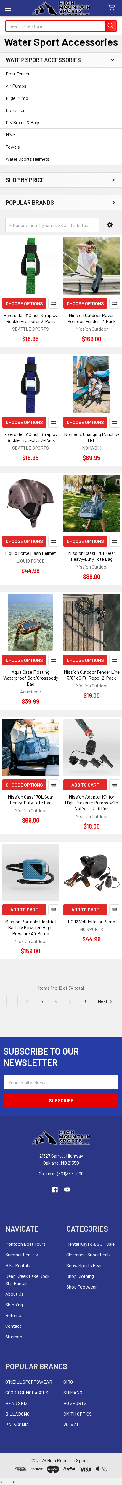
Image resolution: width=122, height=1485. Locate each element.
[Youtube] (67, 1189)
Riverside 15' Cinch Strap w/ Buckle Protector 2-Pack (31, 437)
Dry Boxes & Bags (23, 122)
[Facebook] (54, 1189)
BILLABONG (17, 1414)
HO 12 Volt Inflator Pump (91, 921)
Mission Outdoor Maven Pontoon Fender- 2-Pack (91, 318)
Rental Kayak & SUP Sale (90, 1244)
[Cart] (113, 8)
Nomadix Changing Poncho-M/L (91, 437)
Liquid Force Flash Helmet (30, 553)
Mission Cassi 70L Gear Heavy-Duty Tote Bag (30, 799)
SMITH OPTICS (77, 1414)
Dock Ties (15, 110)
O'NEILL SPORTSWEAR (28, 1382)
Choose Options (24, 303)
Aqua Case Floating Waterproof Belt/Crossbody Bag (30, 677)
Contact (13, 1326)
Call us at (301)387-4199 (61, 1173)
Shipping (14, 1304)
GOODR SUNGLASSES (26, 1392)
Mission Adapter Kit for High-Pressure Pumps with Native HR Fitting (91, 802)
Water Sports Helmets (27, 159)
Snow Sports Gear (84, 1265)
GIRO (68, 1382)
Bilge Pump (17, 98)
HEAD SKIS (16, 1403)
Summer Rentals (21, 1254)
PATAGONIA (17, 1424)
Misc (10, 134)
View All (71, 1424)
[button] (109, 225)
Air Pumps (16, 86)
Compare (53, 303)
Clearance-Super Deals (88, 1254)
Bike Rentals (17, 1265)
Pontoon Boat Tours (25, 1244)
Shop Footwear (81, 1286)
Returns (13, 1315)
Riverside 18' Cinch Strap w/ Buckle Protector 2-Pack (31, 318)
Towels (13, 146)
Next (103, 1001)
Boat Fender (18, 73)
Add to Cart (85, 785)
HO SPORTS (74, 1403)
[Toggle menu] (8, 8)
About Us (14, 1294)
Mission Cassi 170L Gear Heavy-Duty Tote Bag (91, 556)
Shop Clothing (80, 1276)
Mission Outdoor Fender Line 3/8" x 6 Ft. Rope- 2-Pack (92, 675)
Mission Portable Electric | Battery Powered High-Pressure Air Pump (30, 927)
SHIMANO (72, 1392)
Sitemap (13, 1336)
